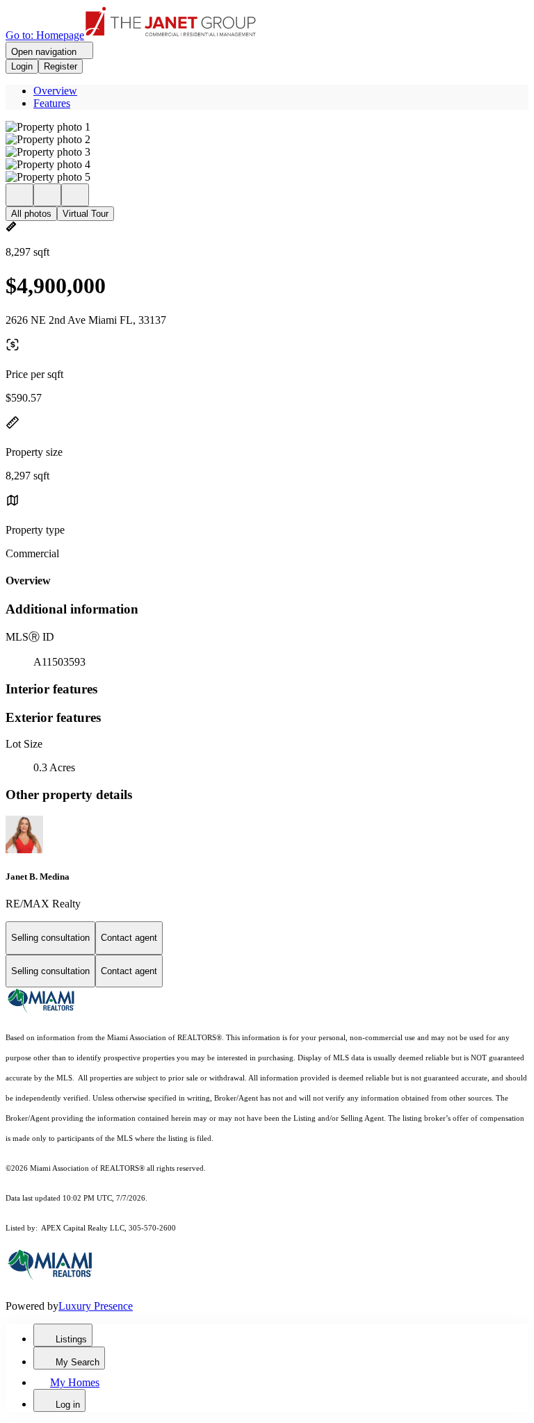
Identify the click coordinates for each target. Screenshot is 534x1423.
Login (22, 66)
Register (60, 66)
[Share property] (75, 194)
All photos (31, 213)
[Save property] (47, 194)
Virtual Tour (85, 213)
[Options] (19, 194)
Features (51, 103)
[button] (267, 127)
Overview (55, 91)
